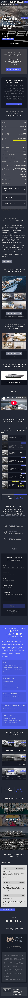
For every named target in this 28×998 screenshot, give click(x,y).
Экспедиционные (18, 667)
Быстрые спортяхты (9, 665)
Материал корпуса (11, 694)
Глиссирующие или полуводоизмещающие (9, 682)
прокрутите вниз (14, 43)
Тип (4, 662)
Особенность (9, 715)
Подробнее (17, 994)
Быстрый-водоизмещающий (11, 687)
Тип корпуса (8, 679)
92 (13, 5)
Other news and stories (7, 909)
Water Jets (6, 708)
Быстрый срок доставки (10, 722)
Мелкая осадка (7, 720)
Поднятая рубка (7, 667)
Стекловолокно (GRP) (9, 696)
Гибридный (13, 708)
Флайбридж (6, 669)
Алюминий (6, 699)
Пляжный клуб (17, 720)
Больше (7, 656)
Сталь (19, 696)
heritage (10, 5)
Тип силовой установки (13, 706)
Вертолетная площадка (9, 718)
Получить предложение (8, 38)
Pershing (5, 5)
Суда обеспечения (17, 669)
